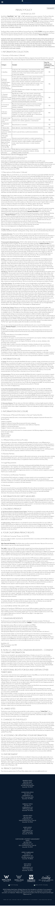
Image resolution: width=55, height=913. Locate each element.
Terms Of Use (7, 899)
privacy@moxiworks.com (16, 519)
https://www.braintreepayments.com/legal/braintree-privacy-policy (17, 226)
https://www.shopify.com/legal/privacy (10, 222)
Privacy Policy (16, 899)
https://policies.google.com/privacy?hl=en (20, 302)
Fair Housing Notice (45, 899)
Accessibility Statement (30, 899)
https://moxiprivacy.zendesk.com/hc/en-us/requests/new (27, 559)
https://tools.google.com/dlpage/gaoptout (29, 304)
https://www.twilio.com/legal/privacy (10, 385)
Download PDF (50, 8)
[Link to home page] (27, 2)
